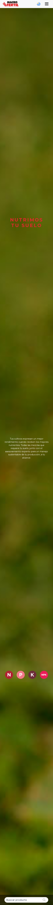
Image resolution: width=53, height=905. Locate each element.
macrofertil (10, 4)
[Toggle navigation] (47, 4)
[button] (39, 4)
